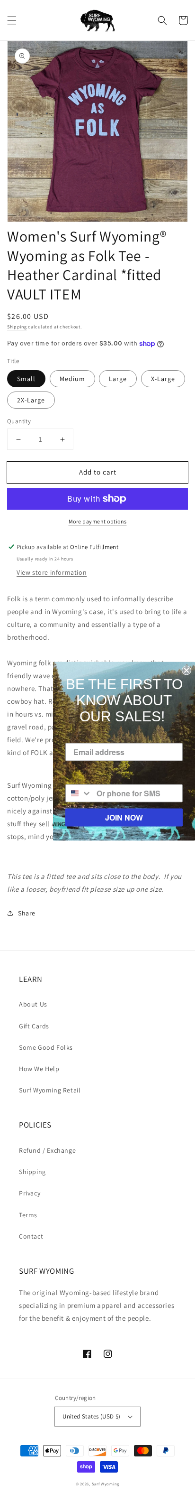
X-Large (163, 378)
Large (118, 378)
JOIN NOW (124, 817)
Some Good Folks (46, 1047)
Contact (31, 1236)
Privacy (29, 1193)
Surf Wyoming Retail (49, 1090)
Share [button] (26, 913)
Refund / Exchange (47, 1150)
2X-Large (31, 400)
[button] (11, 20)
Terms (28, 1215)
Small (26, 378)
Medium (72, 378)
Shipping (17, 327)
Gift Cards (34, 1026)
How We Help (39, 1068)
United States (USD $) (91, 1416)
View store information (52, 572)
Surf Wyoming (105, 1483)
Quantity (19, 421)
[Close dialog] (186, 670)
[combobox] (79, 793)
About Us (33, 1004)
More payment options (98, 521)
